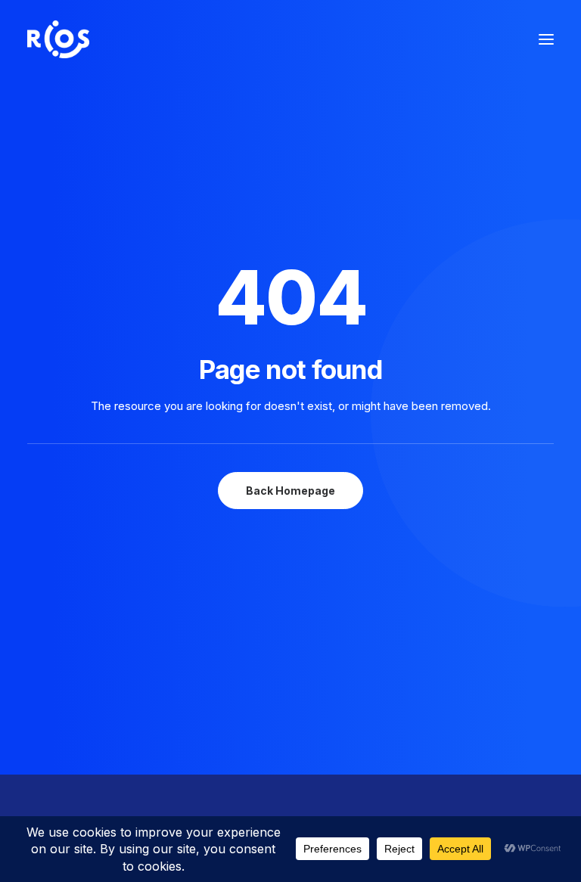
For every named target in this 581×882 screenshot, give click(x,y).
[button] (546, 39)
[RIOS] (58, 39)
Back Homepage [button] (290, 490)
